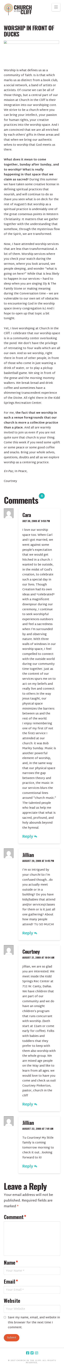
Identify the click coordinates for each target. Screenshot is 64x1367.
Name (11, 1262)
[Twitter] (32, 1353)
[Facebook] (27, 1353)
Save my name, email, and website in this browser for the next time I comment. (34, 1322)
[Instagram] (36, 1353)
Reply (28, 836)
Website (12, 1300)
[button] (56, 7)
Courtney (31, 951)
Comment (15, 1217)
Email (11, 1281)
